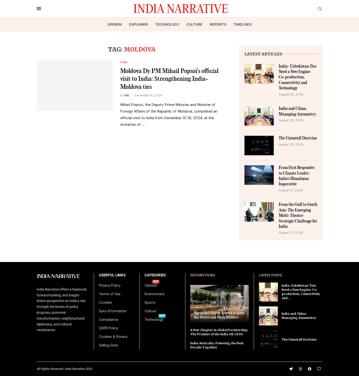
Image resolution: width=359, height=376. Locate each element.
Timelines (242, 24)
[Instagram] (300, 369)
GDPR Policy (108, 328)
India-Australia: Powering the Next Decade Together (216, 345)
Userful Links (112, 275)
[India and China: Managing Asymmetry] (259, 116)
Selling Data (108, 345)
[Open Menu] (39, 8)
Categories (155, 275)
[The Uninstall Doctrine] (259, 145)
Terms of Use (109, 294)
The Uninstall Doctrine (298, 138)
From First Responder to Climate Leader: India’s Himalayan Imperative (297, 176)
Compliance (108, 320)
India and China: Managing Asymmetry (297, 111)
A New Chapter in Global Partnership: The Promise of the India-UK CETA (219, 332)
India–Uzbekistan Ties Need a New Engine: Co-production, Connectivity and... (301, 292)
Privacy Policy (109, 285)
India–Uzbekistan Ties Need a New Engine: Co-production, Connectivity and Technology (297, 77)
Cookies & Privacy (113, 337)
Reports (218, 24)
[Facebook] (309, 369)
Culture (194, 24)
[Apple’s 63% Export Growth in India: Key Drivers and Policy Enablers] (219, 304)
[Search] (319, 9)
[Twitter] (291, 369)
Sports (150, 302)
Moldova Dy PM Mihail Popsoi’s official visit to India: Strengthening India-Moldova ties (169, 79)
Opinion (114, 24)
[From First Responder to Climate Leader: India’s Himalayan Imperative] (259, 175)
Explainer (138, 24)
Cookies (105, 302)
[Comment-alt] (319, 369)
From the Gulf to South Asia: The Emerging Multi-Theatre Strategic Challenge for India (298, 216)
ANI (126, 95)
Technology (167, 24)
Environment (155, 294)
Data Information (113, 311)
